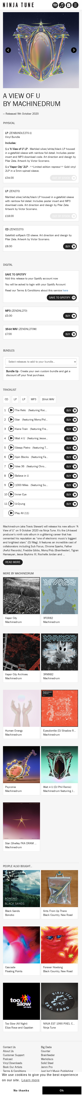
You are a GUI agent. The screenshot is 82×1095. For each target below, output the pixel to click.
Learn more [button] (30, 1080)
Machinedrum (37, 103)
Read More (12, 562)
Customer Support (13, 1055)
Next (74, 50)
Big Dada (46, 1047)
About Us (8, 1051)
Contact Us (9, 1047)
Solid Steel (47, 1063)
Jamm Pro (47, 1067)
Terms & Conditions (14, 1071)
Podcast (8, 1059)
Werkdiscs (47, 1059)
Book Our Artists (12, 1067)
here (65, 290)
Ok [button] (62, 1090)
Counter (45, 1051)
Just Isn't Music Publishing (57, 1071)
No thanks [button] (21, 1090)
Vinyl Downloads (12, 1063)
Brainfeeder (48, 1055)
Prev (8, 50)
